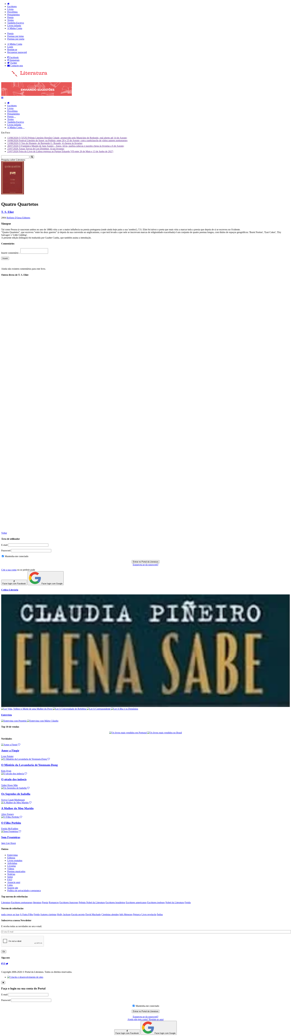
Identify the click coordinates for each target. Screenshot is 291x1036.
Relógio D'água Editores (18, 217)
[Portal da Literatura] (24, 76)
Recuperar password (17, 52)
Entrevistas (12, 855)
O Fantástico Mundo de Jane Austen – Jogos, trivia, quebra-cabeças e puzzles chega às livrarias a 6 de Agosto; (65, 146)
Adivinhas (12, 863)
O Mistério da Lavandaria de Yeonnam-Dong (29, 765)
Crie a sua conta (9, 569)
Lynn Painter (7, 756)
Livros (10, 9)
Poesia (10, 17)
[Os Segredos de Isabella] (15, 788)
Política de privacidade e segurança (24, 890)
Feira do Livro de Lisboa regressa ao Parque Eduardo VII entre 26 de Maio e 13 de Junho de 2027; (60, 151)
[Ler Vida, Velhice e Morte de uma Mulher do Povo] (27, 709)
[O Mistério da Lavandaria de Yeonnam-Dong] (25, 759)
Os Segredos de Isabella (15, 794)
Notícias (11, 874)
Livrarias (11, 866)
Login (10, 46)
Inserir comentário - (10, 253)
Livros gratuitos (14, 860)
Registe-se (12, 49)
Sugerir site (12, 887)
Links (10, 885)
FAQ (9, 879)
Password (5, 550)
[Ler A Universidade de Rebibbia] (70, 709)
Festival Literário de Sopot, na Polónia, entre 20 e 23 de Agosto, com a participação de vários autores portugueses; (67, 140)
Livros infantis (14, 25)
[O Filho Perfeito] (11, 817)
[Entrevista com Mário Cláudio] (42, 721)
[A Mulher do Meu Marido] (16, 802)
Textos (10, 20)
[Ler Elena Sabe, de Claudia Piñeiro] (145, 706)
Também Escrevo (15, 23)
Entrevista (6, 715)
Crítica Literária (9, 590)
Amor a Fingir (10, 750)
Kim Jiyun (6, 771)
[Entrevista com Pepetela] (14, 721)
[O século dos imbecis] (14, 773)
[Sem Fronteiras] (11, 831)
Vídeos (10, 868)
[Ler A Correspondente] (99, 709)
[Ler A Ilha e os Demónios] (124, 709)
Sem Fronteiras (10, 837)
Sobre (10, 877)
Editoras (11, 857)
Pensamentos (13, 14)
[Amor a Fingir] (10, 744)
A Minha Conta (14, 28)
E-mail (4, 545)
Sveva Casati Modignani (13, 800)
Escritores (12, 6)
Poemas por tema (15, 36)
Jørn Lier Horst (8, 843)
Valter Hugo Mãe (9, 785)
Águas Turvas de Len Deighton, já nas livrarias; (35, 148)
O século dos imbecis (14, 779)
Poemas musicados (16, 871)
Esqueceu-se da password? (145, 564)
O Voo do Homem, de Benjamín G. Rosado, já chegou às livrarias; (45, 143)
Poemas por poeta (15, 39)
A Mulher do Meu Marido (17, 808)
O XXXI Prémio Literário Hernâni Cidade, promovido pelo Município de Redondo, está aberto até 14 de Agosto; (67, 137)
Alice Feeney (7, 814)
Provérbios (12, 12)
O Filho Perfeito (11, 822)
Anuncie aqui (13, 882)
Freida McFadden (9, 828)
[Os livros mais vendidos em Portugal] (128, 732)
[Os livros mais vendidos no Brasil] (164, 732)
